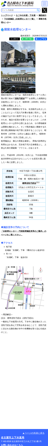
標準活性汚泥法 (29, 183)
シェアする (42, 39)
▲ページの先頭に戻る (33, 433)
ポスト (15, 39)
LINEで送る (28, 39)
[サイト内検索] (38, 10)
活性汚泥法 (20, 98)
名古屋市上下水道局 (12, 437)
